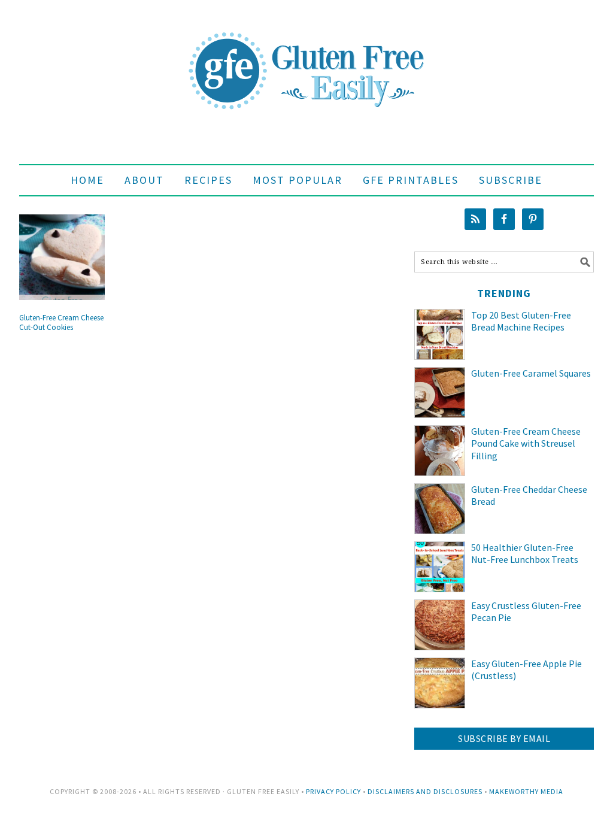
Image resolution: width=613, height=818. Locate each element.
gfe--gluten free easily (306, 61)
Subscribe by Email (504, 738)
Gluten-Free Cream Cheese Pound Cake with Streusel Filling (526, 443)
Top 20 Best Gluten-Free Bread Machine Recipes (521, 321)
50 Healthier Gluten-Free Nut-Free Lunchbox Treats (524, 553)
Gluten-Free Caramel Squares (531, 373)
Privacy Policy (333, 791)
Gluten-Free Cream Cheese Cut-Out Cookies (61, 322)
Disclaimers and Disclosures (425, 791)
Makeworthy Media (526, 791)
